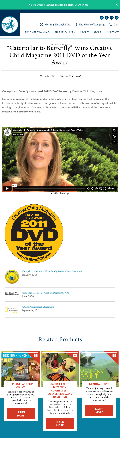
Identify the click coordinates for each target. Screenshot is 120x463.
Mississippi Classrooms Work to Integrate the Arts (45, 292)
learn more (21, 414)
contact (112, 32)
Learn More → (83, 5)
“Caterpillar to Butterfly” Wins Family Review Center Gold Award (52, 271)
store (97, 32)
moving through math (10, 24)
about (84, 32)
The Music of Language (91, 24)
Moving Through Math (57, 24)
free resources (64, 32)
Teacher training (37, 32)
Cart (116, 24)
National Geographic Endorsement (38, 306)
